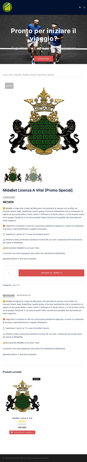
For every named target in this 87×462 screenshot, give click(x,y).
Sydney (45, 458)
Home (5, 75)
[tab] (9, 295)
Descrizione (9, 295)
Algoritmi (17, 75)
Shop (11, 75)
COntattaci (43, 59)
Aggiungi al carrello (51, 273)
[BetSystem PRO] (7, 7)
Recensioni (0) (24, 295)
